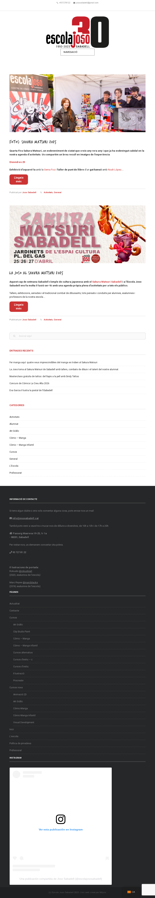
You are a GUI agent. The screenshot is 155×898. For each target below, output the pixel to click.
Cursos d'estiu (21, 666)
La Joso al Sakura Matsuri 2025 (36, 273)
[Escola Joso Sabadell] (77, 30)
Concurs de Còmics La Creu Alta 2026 (29, 383)
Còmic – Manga (17, 438)
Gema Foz (49, 169)
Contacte (14, 610)
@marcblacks (30, 582)
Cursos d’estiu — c (23, 659)
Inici (11, 729)
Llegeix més (18, 179)
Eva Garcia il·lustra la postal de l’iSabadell (31, 390)
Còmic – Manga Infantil (21, 445)
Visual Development (23, 722)
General (57, 192)
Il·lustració (18, 673)
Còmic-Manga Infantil (24, 715)
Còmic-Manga (20, 708)
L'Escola (13, 466)
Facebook (72, 7)
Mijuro (103, 892)
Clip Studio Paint (21, 631)
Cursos (13, 452)
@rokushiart (25, 571)
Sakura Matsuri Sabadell (107, 281)
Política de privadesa (20, 743)
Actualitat (14, 603)
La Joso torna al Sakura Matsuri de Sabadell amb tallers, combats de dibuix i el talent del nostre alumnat (63, 369)
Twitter (77, 7)
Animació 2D (20, 694)
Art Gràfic (14, 431)
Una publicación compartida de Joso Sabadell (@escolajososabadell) (60, 878)
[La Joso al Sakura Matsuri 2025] (77, 234)
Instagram (82, 7)
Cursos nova (16, 687)
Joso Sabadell (29, 192)
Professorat (15, 473)
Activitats (48, 192)
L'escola (13, 736)
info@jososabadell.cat (25, 518)
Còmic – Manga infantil (25, 645)
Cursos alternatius (23, 652)
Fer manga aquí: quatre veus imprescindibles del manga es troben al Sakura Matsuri (53, 362)
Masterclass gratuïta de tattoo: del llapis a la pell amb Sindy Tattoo (44, 376)
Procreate (18, 680)
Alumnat (13, 424)
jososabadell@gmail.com (87, 3)
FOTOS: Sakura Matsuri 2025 (33, 142)
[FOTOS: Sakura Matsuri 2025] (77, 103)
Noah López (114, 169)
